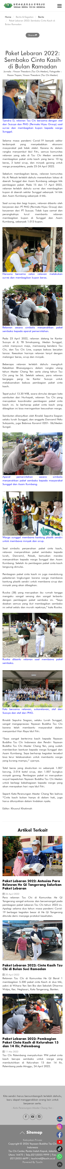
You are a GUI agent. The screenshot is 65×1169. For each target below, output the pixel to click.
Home (8, 17)
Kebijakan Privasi (32, 1140)
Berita (41, 17)
